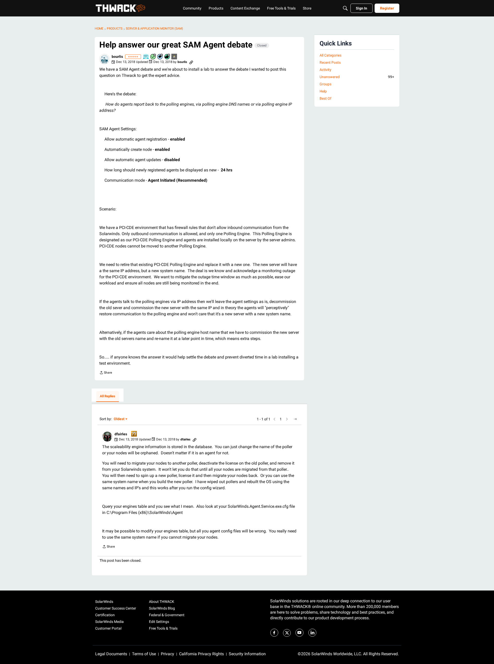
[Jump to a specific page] (295, 419)
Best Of (325, 98)
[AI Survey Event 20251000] (146, 56)
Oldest (119, 419)
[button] (104, 59)
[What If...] (174, 56)
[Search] (345, 8)
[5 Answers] (153, 56)
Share (105, 373)
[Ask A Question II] (134, 434)
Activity (325, 70)
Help (323, 91)
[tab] (107, 396)
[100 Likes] (167, 56)
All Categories (330, 55)
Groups (325, 84)
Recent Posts (330, 62)
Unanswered (357, 77)
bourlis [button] (117, 56)
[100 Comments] (160, 56)
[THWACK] (120, 8)
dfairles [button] (120, 434)
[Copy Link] (191, 62)
